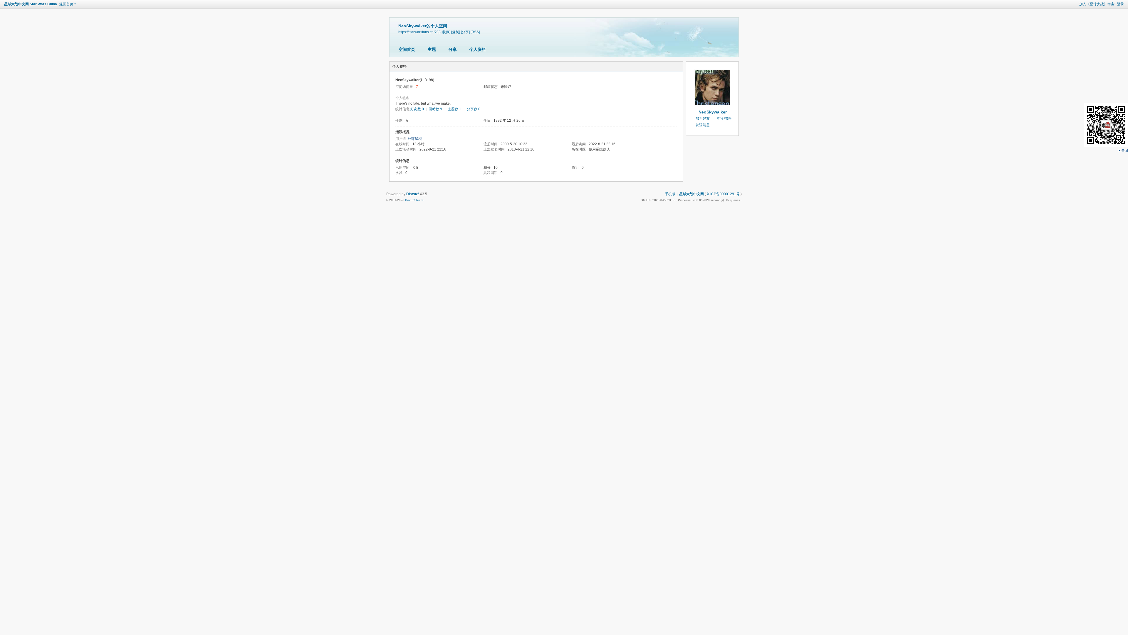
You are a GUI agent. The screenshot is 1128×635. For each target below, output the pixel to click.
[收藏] (446, 32)
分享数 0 (473, 109)
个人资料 (477, 49)
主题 (432, 49)
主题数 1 (454, 109)
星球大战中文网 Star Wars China (30, 4)
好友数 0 (417, 109)
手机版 (670, 194)
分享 (453, 49)
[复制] (455, 32)
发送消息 (703, 125)
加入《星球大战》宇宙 (1096, 4)
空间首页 (407, 49)
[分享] (465, 32)
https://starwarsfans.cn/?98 (419, 32)
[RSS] (475, 32)
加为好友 (703, 118)
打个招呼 (724, 118)
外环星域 (415, 139)
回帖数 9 (435, 109)
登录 (1120, 4)
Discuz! (412, 194)
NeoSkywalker (713, 112)
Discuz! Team (414, 200)
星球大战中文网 (691, 194)
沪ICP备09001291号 (723, 194)
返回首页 (66, 4)
